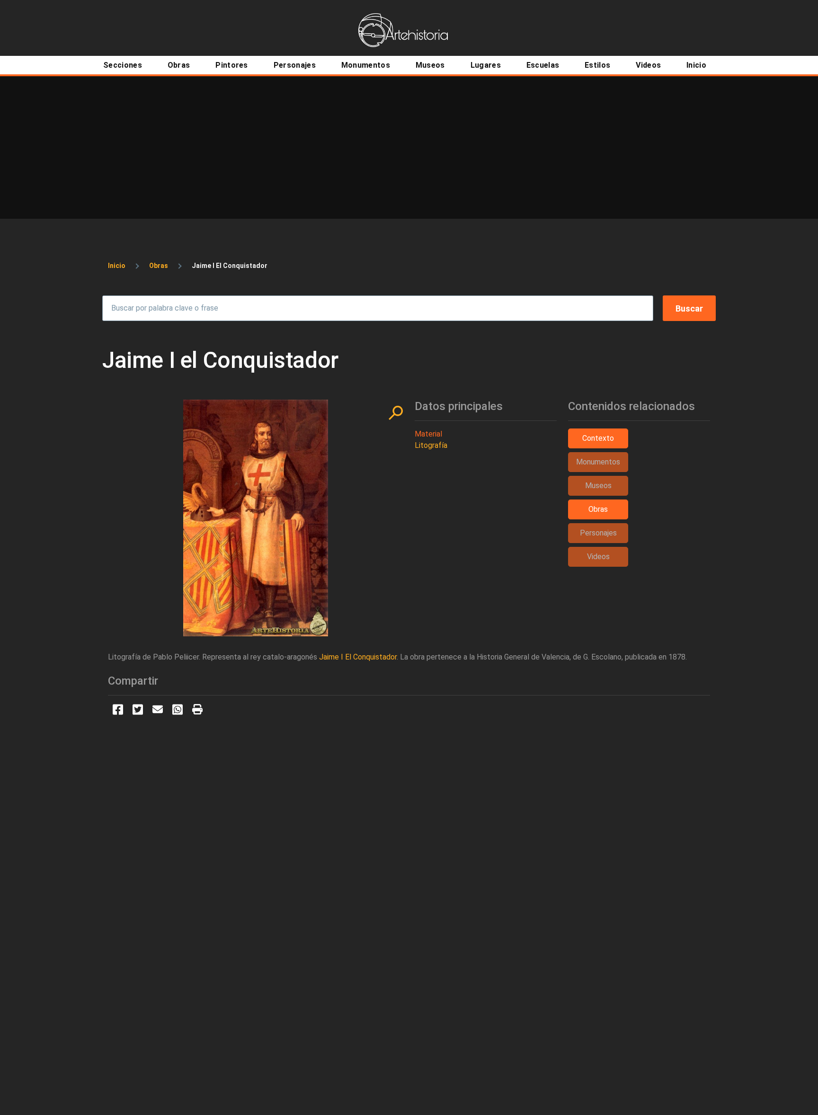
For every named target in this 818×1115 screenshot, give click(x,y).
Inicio (116, 265)
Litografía (431, 445)
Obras (158, 265)
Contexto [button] (598, 438)
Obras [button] (598, 509)
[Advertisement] (409, 147)
